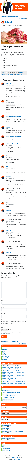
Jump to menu (23, 13)
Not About (4, 349)
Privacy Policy (15, 457)
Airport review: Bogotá (8, 397)
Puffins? (17, 365)
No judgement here (7, 389)
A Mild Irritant (22, 18)
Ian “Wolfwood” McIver (7, 365)
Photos (4, 354)
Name (3, 300)
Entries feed (5, 446)
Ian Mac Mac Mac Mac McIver (13, 116)
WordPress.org (6, 450)
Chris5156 (8, 83)
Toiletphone (5, 394)
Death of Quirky (18, 367)
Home (3, 348)
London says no (19, 378)
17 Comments (18, 74)
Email (3, 307)
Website (3, 313)
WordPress (17, 459)
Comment (3, 281)
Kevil (4, 72)
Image (3, 327)
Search (24, 407)
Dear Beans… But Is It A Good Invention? (12, 431)
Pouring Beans (19, 7)
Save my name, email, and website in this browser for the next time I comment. (13, 322)
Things (4, 353)
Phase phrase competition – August (11, 392)
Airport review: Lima (7, 390)
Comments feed (6, 448)
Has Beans (4, 359)
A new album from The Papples (10, 16)
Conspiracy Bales (6, 425)
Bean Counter (5, 356)
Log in (3, 445)
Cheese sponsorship (20, 381)
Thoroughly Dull (9, 74)
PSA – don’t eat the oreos (8, 395)
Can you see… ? (19, 370)
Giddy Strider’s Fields (20, 383)
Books (3, 351)
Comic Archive (5, 358)
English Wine (5, 428)
